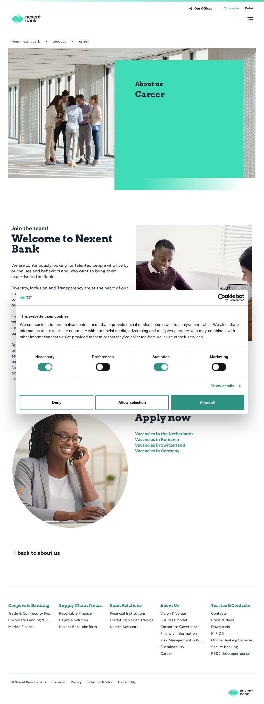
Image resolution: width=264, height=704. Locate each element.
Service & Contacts (230, 605)
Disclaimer (59, 682)
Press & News (223, 620)
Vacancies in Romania (157, 439)
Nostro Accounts (124, 626)
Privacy (76, 682)
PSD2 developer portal (230, 653)
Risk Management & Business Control (182, 640)
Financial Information (178, 633)
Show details (222, 386)
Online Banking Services (232, 640)
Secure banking (224, 646)
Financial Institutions (128, 613)
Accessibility (127, 682)
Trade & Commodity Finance (30, 613)
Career (166, 653)
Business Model (173, 620)
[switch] (103, 367)
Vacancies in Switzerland (160, 445)
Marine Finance (21, 626)
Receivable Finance (75, 613)
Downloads (220, 626)
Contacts (219, 613)
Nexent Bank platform (78, 626)
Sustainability (172, 646)
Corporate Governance (180, 626)
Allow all (207, 402)
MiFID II (217, 633)
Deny (56, 402)
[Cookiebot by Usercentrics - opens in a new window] (221, 297)
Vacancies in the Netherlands (164, 433)
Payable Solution (73, 620)
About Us (169, 605)
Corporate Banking (28, 605)
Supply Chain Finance (81, 605)
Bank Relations (126, 605)
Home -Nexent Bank (25, 41)
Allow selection (132, 402)
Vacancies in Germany (157, 450)
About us (59, 41)
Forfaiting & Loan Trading (131, 620)
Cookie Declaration (99, 682)
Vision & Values (173, 613)
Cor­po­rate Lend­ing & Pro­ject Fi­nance (30, 620)
